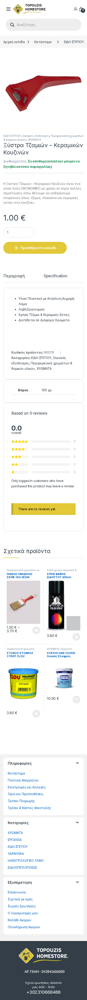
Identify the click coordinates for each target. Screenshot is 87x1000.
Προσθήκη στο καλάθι (38, 248)
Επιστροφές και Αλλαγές (27, 787)
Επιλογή (34, 630)
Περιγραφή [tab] (14, 276)
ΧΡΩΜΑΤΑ (34, 139)
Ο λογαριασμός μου (23, 913)
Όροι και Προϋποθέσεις (26, 794)
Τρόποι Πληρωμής (21, 801)
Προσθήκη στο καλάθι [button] (72, 699)
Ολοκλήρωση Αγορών (24, 927)
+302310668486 (43, 992)
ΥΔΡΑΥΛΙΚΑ (16, 854)
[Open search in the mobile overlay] (43, 24)
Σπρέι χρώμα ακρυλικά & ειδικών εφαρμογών (62, 571)
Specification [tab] (55, 276)
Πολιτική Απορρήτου (23, 780)
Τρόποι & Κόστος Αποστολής (29, 808)
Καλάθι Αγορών (19, 920)
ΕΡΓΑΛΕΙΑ (15, 840)
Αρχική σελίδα (14, 42)
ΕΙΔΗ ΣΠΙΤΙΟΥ (74, 42)
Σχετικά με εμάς (20, 899)
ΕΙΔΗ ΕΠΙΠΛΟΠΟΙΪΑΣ (22, 867)
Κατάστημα (43, 42)
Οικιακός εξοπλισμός (35, 136)
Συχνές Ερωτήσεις (22, 906)
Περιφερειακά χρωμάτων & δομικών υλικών (23, 571)
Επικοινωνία (17, 892)
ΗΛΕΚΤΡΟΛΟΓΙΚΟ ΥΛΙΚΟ (26, 860)
